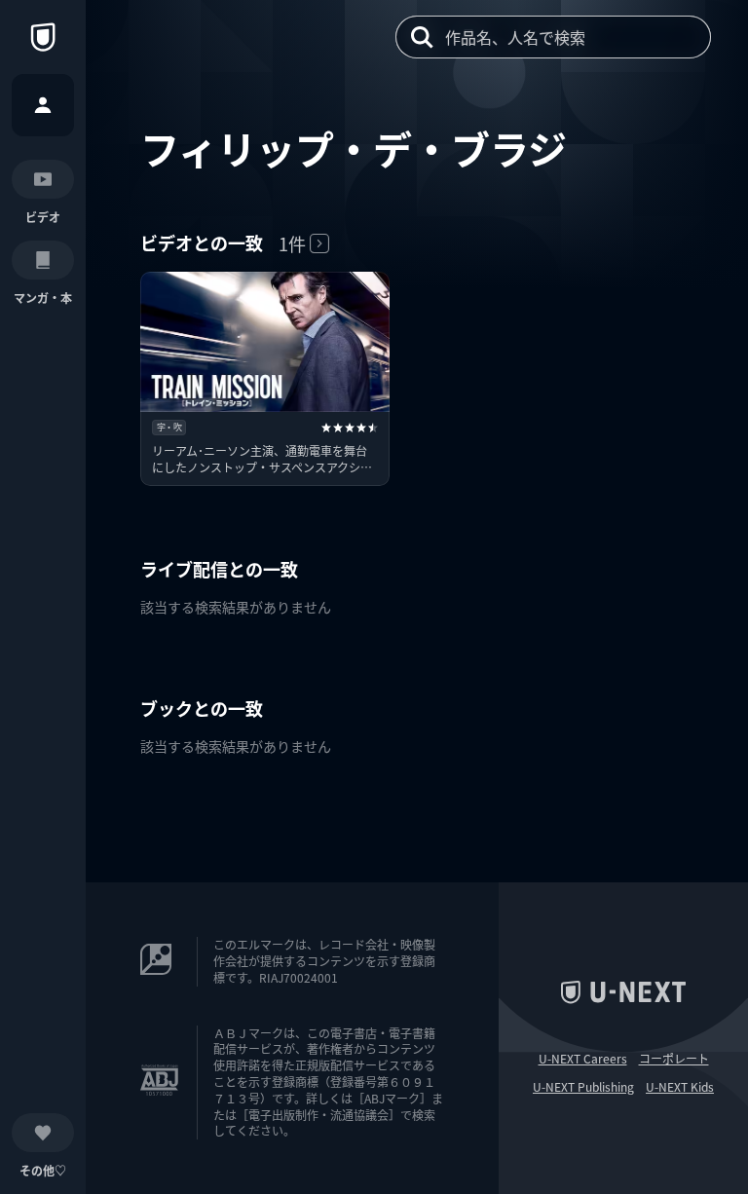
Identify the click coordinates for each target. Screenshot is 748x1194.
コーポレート (674, 1058)
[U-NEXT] (42, 37)
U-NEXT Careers (583, 1058)
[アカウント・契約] (43, 105)
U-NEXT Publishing (583, 1087)
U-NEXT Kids (680, 1087)
